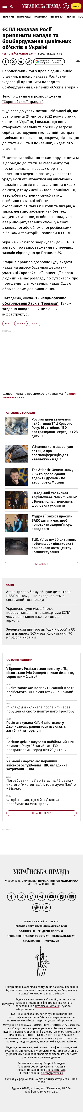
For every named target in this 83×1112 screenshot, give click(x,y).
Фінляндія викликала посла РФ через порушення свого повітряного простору (40, 709)
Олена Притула (55, 1070)
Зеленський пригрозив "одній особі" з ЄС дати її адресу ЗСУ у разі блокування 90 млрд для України (40, 633)
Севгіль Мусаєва (54, 1066)
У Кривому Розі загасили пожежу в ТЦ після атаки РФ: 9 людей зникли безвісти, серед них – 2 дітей (40, 673)
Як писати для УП (63, 936)
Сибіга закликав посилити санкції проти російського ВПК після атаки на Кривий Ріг (40, 692)
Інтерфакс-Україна (47, 1006)
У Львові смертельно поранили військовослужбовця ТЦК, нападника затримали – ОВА (36, 765)
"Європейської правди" (22, 101)
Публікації (24, 16)
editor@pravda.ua (52, 1073)
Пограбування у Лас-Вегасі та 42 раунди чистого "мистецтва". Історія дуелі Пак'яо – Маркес (41, 784)
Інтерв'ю (56, 16)
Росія (34, 323)
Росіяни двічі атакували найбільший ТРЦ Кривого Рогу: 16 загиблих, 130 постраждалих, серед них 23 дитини (55, 427)
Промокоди (51, 940)
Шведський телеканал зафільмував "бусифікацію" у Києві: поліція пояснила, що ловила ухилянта (55, 499)
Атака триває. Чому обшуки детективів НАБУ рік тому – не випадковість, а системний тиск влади (38, 596)
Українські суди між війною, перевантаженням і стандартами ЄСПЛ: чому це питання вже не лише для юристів (38, 614)
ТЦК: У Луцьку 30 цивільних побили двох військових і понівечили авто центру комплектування (54, 545)
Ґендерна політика (51, 931)
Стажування (31, 940)
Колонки (40, 16)
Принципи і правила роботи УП (28, 936)
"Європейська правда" (18, 53)
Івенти (70, 16)
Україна (21, 323)
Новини (8, 16)
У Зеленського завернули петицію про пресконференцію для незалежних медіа (52, 453)
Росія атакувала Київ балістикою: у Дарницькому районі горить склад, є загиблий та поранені (36, 727)
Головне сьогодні (20, 413)
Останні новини (19, 660)
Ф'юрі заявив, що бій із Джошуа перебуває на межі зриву (32, 802)
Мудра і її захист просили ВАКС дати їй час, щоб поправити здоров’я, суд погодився (52, 522)
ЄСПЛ (7, 323)
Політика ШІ (27, 931)
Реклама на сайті (35, 921)
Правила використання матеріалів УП (41, 926)
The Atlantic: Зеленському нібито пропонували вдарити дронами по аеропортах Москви (52, 476)
